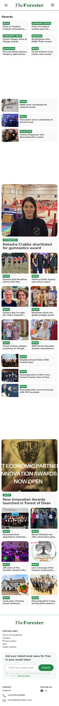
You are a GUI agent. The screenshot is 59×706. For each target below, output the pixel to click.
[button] (6, 5)
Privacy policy (9, 641)
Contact (6, 638)
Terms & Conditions (12, 635)
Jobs (4, 644)
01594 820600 (18, 695)
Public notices (9, 647)
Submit (46, 667)
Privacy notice (23, 676)
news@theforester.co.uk (20, 700)
